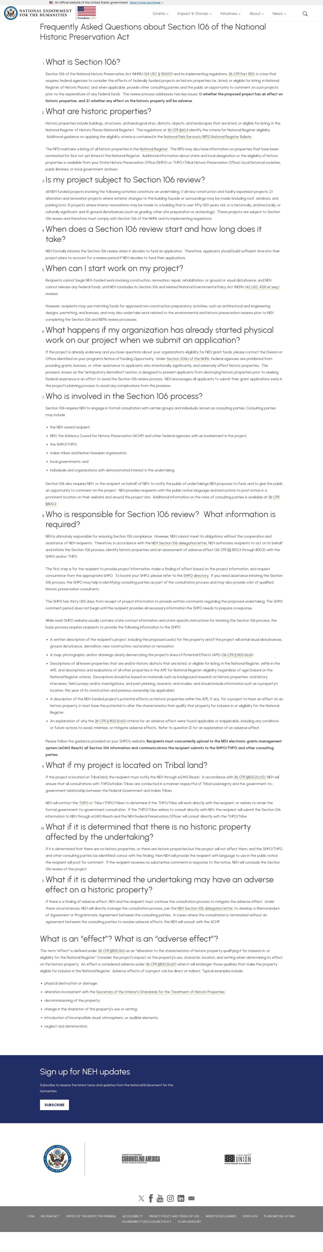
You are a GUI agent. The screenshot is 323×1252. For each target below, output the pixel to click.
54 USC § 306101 (158, 74)
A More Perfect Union (238, 1158)
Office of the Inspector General (91, 1216)
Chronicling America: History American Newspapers (141, 1158)
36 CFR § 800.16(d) (237, 655)
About (255, 13)
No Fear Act (50, 1216)
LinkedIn (181, 1198)
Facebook (151, 1198)
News (278, 13)
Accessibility (133, 1216)
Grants (159, 13)
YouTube (160, 1198)
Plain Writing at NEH (279, 1216)
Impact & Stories (192, 13)
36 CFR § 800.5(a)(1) (110, 721)
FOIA (31, 1216)
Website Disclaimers (221, 1216)
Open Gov (250, 1216)
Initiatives (228, 13)
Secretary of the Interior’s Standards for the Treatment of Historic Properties (160, 992)
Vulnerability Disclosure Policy (146, 1221)
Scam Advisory (189, 1221)
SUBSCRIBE (54, 1105)
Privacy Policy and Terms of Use (174, 1216)
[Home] (51, 13)
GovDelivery (191, 1198)
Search (305, 13)
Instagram (170, 1198)
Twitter (141, 1198)
